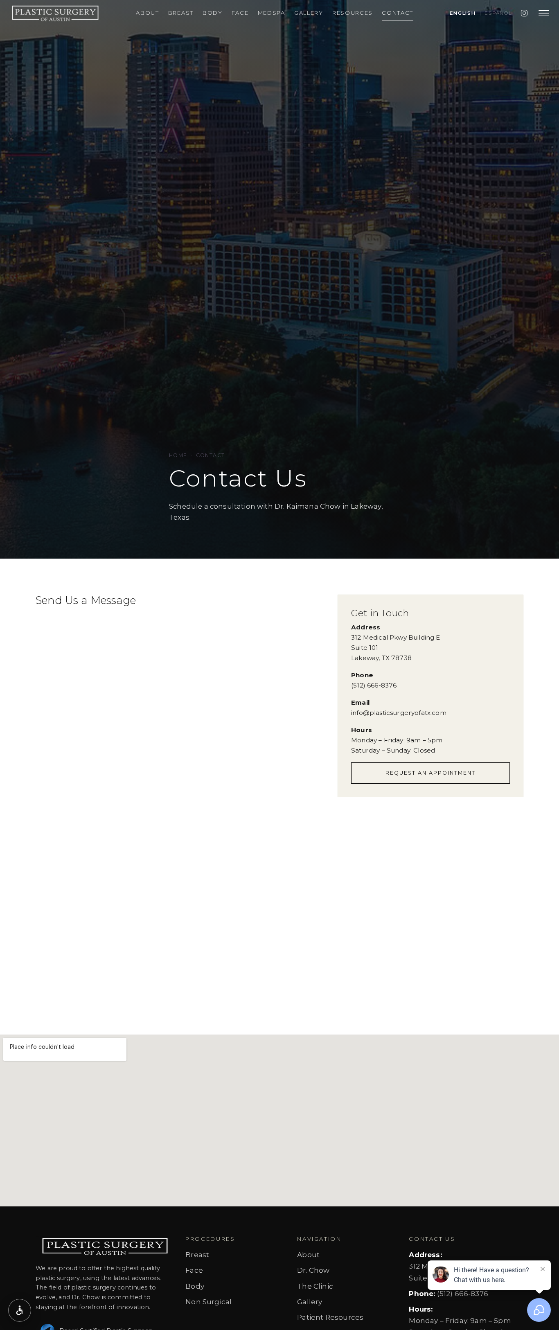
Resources (352, 12)
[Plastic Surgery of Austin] (53, 13)
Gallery (308, 12)
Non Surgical (208, 1302)
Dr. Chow (313, 1270)
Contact (397, 12)
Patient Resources (330, 1317)
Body (213, 12)
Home (178, 455)
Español (498, 13)
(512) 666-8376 (374, 685)
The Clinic (315, 1286)
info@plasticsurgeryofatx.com (398, 713)
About (147, 12)
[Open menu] (544, 13)
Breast (181, 12)
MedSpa (271, 12)
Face (240, 12)
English (463, 13)
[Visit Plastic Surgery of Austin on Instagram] (524, 13)
